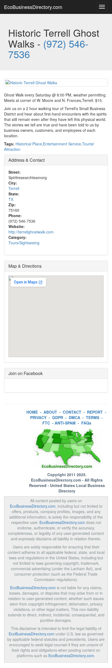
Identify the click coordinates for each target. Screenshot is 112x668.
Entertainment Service (62, 143)
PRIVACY (38, 417)
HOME (32, 412)
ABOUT (50, 412)
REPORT (95, 412)
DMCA (74, 417)
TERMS (92, 417)
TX (10, 199)
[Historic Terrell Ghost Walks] (56, 83)
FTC (46, 423)
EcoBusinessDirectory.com (33, 6)
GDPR (57, 417)
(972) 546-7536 (48, 48)
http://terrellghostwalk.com (31, 232)
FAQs (86, 423)
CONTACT (72, 412)
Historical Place (28, 143)
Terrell (13, 188)
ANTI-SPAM (65, 423)
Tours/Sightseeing (23, 242)
